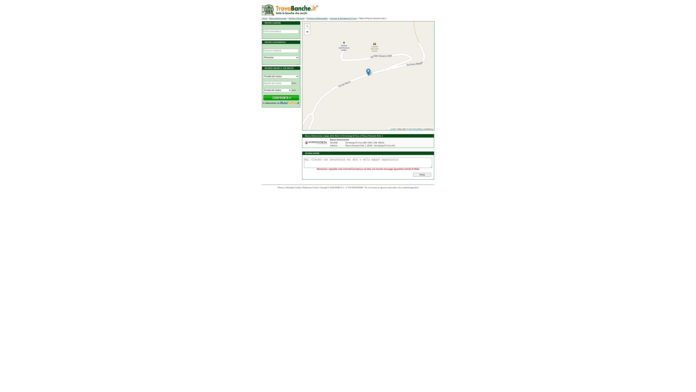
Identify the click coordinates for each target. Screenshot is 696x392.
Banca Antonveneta (277, 18)
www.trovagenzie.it (411, 188)
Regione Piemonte (296, 18)
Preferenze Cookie (310, 188)
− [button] (307, 32)
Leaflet (393, 128)
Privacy (281, 188)
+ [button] (307, 26)
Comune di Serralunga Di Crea (343, 18)
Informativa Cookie (293, 188)
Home (264, 18)
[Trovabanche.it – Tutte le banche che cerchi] (290, 15)
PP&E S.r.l (339, 188)
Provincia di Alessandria (317, 18)
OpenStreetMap (415, 128)
